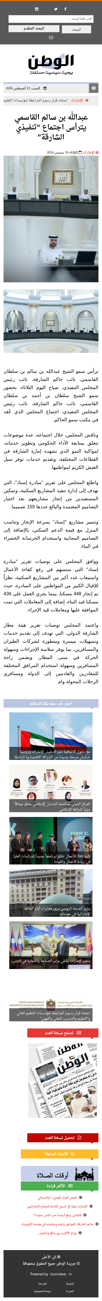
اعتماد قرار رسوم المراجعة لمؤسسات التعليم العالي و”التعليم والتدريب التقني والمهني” (53, 1016)
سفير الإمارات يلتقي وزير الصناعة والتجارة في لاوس (51, 961)
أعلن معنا (42, 1284)
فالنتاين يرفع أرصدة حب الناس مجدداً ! (57, 1215)
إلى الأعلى (49, 1257)
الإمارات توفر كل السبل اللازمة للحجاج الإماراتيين (57, 1206)
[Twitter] (55, 9)
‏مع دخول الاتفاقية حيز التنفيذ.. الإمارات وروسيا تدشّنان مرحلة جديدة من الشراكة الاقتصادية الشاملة (52, 755)
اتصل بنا (70, 1291)
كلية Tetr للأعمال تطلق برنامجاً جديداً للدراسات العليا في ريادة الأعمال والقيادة (51, 859)
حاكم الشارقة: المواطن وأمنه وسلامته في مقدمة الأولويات (57, 1224)
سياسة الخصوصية (42, 1291)
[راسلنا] (51, 37)
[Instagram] (36, 9)
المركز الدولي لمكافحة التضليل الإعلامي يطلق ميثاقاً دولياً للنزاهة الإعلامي (52, 807)
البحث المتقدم (34, 28)
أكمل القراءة (79, 968)
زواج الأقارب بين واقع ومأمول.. (57, 1233)
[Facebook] (65, 9)
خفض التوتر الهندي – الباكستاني (57, 1197)
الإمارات (89, 152)
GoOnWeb (58, 1274)
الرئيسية (70, 1284)
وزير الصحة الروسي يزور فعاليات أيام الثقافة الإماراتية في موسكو (57, 911)
